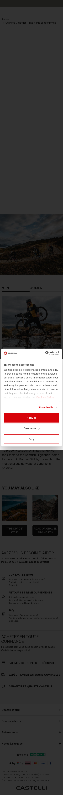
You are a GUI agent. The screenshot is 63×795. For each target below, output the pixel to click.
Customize (30, 428)
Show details (45, 407)
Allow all (31, 417)
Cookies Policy (45, 397)
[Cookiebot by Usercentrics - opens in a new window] (45, 353)
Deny (31, 439)
